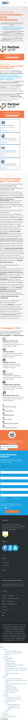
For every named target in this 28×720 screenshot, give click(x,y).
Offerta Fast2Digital (8, 658)
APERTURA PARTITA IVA (8, 164)
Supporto (4, 607)
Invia (12, 511)
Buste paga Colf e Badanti (12, 673)
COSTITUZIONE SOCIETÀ (8, 151)
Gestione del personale (14, 704)
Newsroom (8, 654)
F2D (2, 647)
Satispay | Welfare (9, 692)
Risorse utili (5, 695)
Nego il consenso (8, 507)
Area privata (6, 714)
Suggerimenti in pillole (14, 707)
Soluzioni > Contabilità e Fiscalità (10, 598)
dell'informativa (10, 498)
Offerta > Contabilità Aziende (9, 604)
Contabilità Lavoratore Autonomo (14, 665)
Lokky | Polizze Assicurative (12, 690)
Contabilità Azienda (10, 661)
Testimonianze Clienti (10, 701)
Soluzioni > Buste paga (8, 595)
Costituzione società (10, 663)
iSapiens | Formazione (10, 687)
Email (1, 481)
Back (6, 656)
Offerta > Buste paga (7, 601)
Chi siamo (5, 649)
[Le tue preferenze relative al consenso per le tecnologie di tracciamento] (2, 717)
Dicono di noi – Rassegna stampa (13, 653)
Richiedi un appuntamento (10, 716)
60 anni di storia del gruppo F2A (13, 651)
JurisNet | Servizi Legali (11, 689)
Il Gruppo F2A (5, 609)
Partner (4, 612)
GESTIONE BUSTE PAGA (8, 139)
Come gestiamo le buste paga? (13, 699)
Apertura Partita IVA (10, 666)
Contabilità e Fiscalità (13, 706)
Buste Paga (8, 659)
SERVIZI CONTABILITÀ (8, 125)
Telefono (1, 487)
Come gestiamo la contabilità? (13, 697)
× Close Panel (4, 719)
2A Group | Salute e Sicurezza (13, 678)
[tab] (12, 192)
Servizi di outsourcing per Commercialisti (15, 668)
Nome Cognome (2, 470)
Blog (3, 615)
